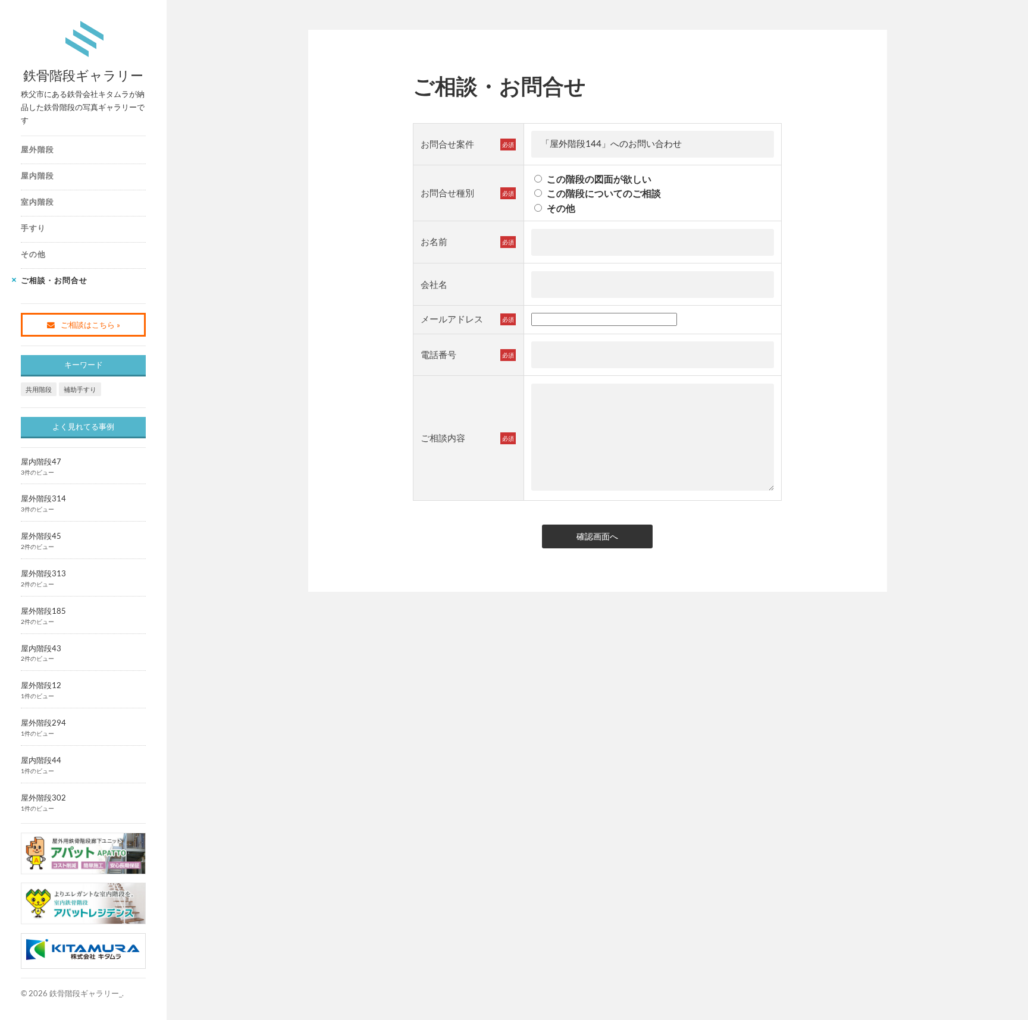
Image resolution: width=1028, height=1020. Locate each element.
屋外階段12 (41, 685)
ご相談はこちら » (90, 324)
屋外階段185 (43, 611)
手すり (33, 228)
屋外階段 (37, 149)
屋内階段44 (41, 760)
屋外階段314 (43, 498)
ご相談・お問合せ (54, 280)
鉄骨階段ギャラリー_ (85, 993)
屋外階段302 (43, 797)
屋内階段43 (41, 648)
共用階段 (39, 389)
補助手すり (80, 389)
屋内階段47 (41, 461)
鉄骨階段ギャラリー (83, 75)
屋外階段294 (43, 722)
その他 (33, 254)
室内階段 (37, 201)
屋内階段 (37, 175)
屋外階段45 (41, 536)
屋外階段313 (43, 573)
